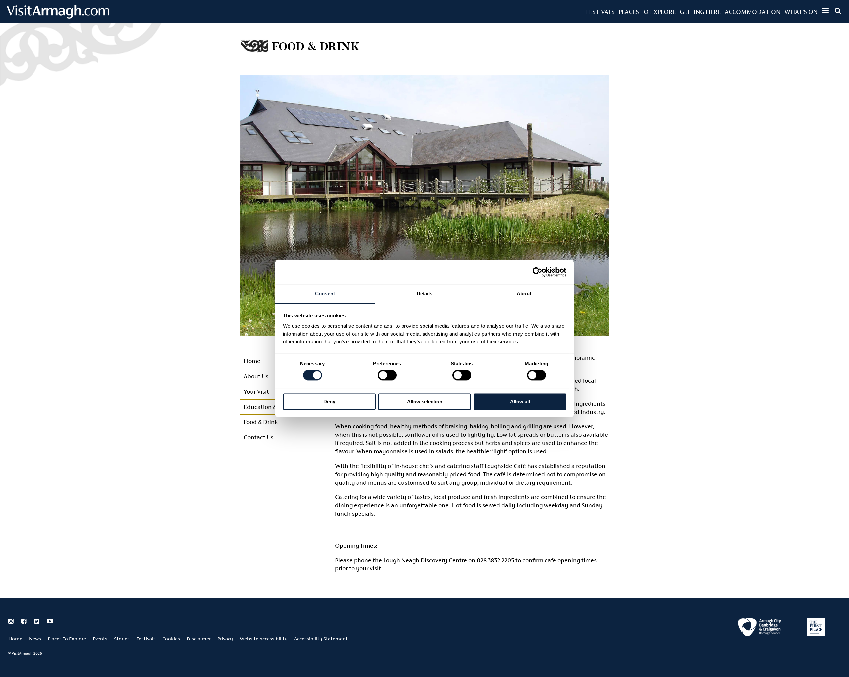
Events (100, 638)
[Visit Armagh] (58, 16)
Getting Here (700, 11)
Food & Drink (261, 421)
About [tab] (524, 293)
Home (15, 638)
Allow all (520, 401)
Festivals (600, 11)
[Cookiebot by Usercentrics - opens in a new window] (537, 272)
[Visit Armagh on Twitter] (37, 621)
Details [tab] (425, 293)
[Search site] (838, 10)
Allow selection (424, 401)
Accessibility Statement (321, 638)
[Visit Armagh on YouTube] (50, 621)
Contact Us (258, 437)
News (35, 638)
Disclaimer (199, 638)
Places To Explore (647, 11)
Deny (329, 401)
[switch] (387, 375)
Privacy (225, 638)
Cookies (171, 638)
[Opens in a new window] (759, 628)
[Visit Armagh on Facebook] (24, 621)
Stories (122, 638)
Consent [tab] (325, 293)
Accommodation (752, 11)
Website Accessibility (264, 638)
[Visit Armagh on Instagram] (11, 621)
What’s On (800, 11)
